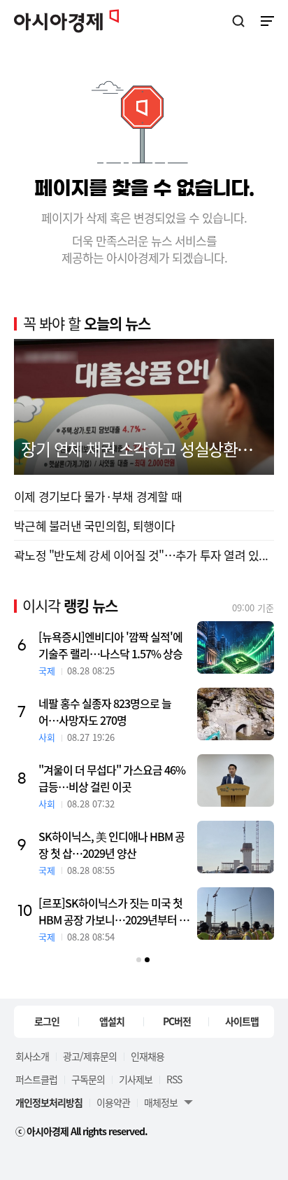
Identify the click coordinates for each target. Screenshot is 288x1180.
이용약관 (113, 1102)
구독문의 (88, 1079)
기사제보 (135, 1079)
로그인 (46, 1021)
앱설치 (111, 1021)
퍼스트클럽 (36, 1079)
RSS (174, 1079)
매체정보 (161, 1102)
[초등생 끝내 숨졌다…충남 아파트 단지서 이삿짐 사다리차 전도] (91, 847)
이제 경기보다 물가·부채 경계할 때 (98, 496)
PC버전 (177, 1021)
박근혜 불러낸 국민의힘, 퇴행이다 (94, 525)
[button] (138, 959)
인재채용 (147, 1056)
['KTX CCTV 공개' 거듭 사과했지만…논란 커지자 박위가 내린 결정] (91, 780)
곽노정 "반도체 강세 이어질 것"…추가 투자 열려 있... (141, 555)
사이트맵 (242, 1021)
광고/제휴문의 (90, 1056)
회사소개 (32, 1056)
